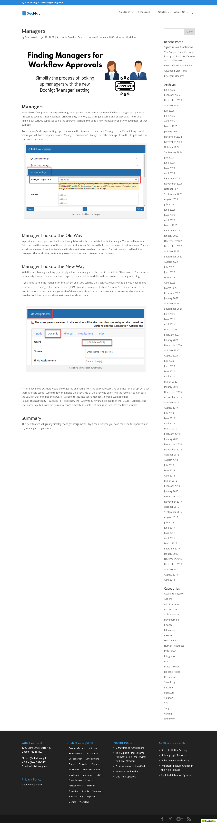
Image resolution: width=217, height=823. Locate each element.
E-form (168, 624)
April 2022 (169, 282)
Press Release (172, 666)
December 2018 (173, 444)
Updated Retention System (176, 775)
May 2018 (169, 470)
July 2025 (169, 110)
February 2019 (172, 433)
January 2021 (171, 340)
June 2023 (169, 209)
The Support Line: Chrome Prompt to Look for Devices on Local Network (179, 56)
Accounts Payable (66, 37)
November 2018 (173, 449)
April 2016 (169, 579)
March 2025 (170, 126)
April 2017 (169, 538)
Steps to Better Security (174, 750)
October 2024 (171, 147)
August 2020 (171, 355)
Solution (168, 697)
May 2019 (169, 418)
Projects (89, 780)
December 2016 (173, 558)
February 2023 (172, 230)
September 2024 (173, 152)
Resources (144, 12)
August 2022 (171, 261)
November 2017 (173, 501)
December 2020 (173, 345)
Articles (162, 12)
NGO (112, 37)
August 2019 (171, 407)
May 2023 (169, 214)
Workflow (131, 37)
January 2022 (171, 298)
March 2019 (170, 428)
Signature (169, 692)
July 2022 (169, 267)
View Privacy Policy (32, 784)
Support (168, 708)
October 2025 (171, 105)
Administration (172, 604)
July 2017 (169, 522)
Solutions (124, 12)
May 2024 (169, 168)
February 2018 (172, 486)
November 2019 (173, 397)
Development (171, 619)
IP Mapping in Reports (173, 755)
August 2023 (171, 199)
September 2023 (173, 194)
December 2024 (173, 136)
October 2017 (171, 506)
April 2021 (169, 324)
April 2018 (169, 475)
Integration (170, 656)
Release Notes (172, 671)
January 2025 (171, 131)
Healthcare (170, 640)
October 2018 (171, 454)
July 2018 (169, 465)
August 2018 (171, 459)
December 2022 (173, 241)
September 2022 (173, 256)
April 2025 (169, 121)
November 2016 (173, 564)
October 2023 (171, 188)
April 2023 (169, 220)
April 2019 (169, 423)
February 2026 (172, 94)
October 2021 (171, 303)
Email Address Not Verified (178, 65)
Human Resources (98, 37)
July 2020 (169, 360)
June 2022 (169, 272)
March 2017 (170, 543)
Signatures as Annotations (178, 47)
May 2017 (169, 532)
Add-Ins (168, 598)
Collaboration (171, 614)
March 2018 (170, 480)
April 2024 (169, 173)
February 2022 (172, 293)
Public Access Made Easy (175, 760)
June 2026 (169, 89)
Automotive (170, 609)
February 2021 (172, 334)
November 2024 (173, 142)
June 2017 (169, 527)
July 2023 (169, 204)
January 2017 (171, 553)
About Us (179, 12)
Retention (169, 677)
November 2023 (173, 183)
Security (168, 687)
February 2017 (172, 548)
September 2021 (173, 308)
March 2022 (170, 287)
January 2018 (171, 491)
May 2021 (169, 319)
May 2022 (169, 277)
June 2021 (169, 314)
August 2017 (171, 517)
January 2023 (171, 235)
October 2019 (171, 402)
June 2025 (169, 115)
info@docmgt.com (39, 766)
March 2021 (170, 329)
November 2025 (173, 100)
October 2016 (171, 569)
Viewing (120, 37)
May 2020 (169, 371)
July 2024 (169, 157)
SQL (166, 703)
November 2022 (173, 246)
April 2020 (169, 376)
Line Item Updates (174, 76)
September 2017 (173, 512)
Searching (169, 682)
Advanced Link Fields (175, 70)
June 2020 (169, 366)
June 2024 (169, 162)
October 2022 (171, 251)
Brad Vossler (32, 37)
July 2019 (169, 413)
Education (169, 630)
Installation (170, 651)
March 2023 (170, 225)
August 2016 (171, 574)
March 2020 (170, 381)
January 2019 (171, 439)
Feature (82, 37)
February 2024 (172, 178)
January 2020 (171, 386)
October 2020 (171, 350)
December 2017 (173, 496)
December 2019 (173, 392)
